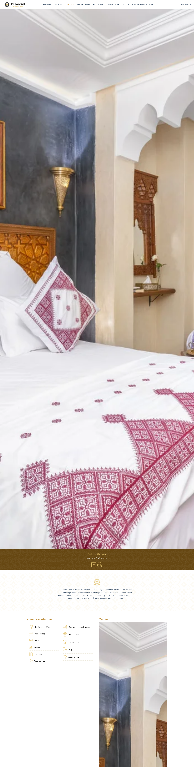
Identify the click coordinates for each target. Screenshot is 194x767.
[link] (97, 279)
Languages (184, 4)
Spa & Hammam (83, 4)
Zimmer (68, 4)
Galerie (125, 4)
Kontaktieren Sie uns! (142, 4)
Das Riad (58, 4)
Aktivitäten (113, 4)
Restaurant (99, 4)
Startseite (46, 4)
